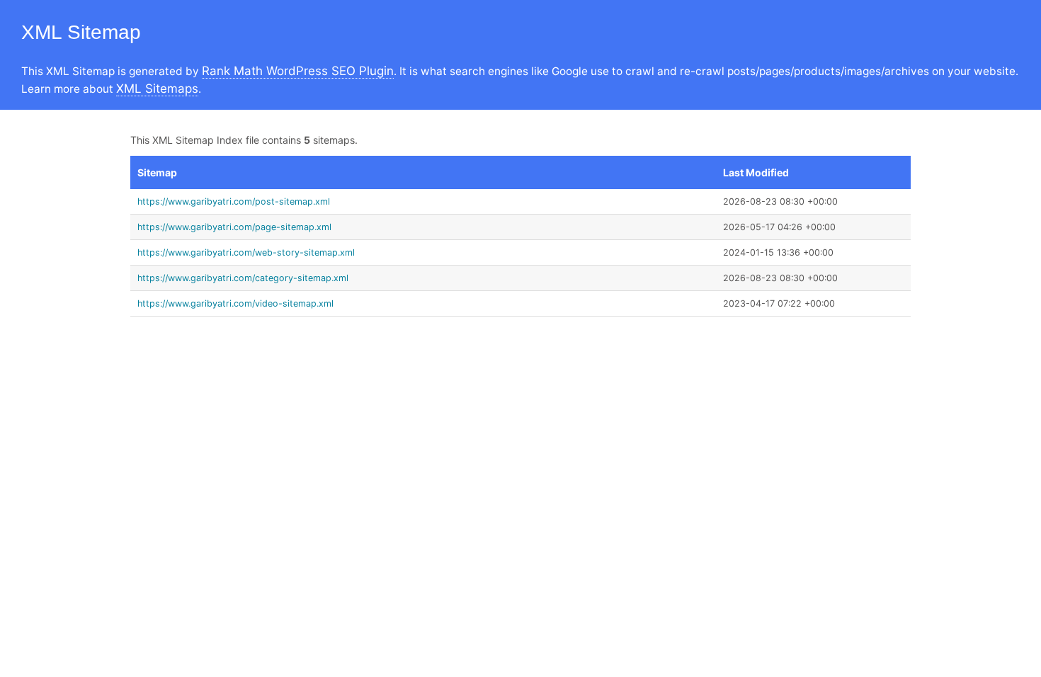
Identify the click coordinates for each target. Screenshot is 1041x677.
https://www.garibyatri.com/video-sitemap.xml (235, 303)
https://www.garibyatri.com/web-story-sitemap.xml (246, 252)
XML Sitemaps (157, 88)
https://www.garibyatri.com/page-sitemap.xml (234, 227)
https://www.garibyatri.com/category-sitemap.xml (242, 278)
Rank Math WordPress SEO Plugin (298, 71)
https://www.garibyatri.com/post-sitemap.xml (233, 201)
